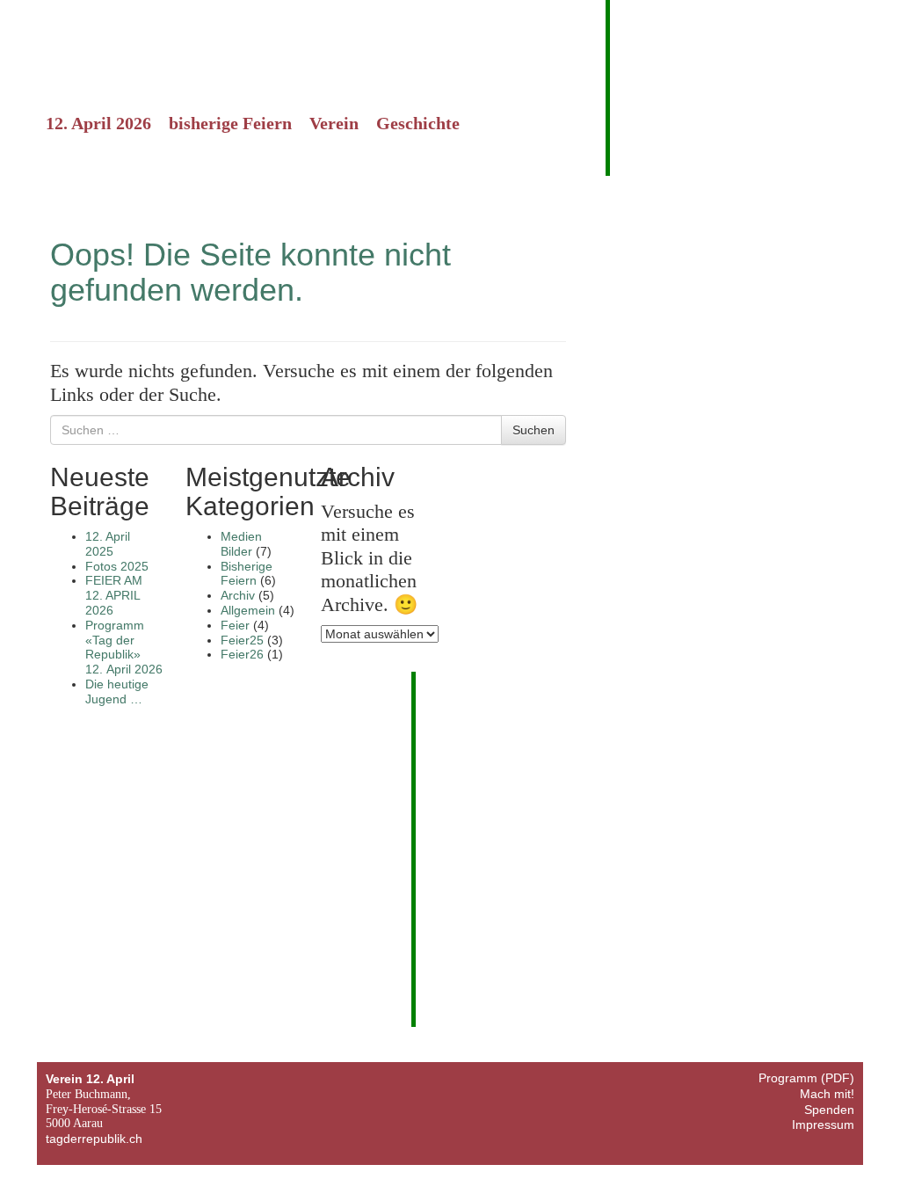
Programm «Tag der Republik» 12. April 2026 (124, 647)
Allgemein (248, 610)
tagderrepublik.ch (94, 1139)
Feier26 (242, 654)
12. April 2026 (98, 123)
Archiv (238, 595)
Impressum (823, 1124)
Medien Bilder (241, 543)
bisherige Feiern (230, 123)
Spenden (829, 1110)
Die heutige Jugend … (117, 691)
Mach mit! (827, 1094)
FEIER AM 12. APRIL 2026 (113, 595)
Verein (334, 123)
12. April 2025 (107, 543)
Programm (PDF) (806, 1078)
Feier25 (242, 640)
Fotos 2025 (117, 566)
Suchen (533, 430)
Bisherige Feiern (246, 573)
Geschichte (418, 123)
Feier (235, 625)
